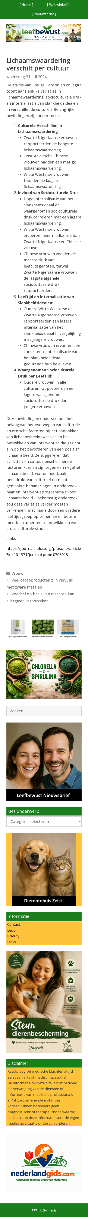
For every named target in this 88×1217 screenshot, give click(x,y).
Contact (13, 924)
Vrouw (17, 573)
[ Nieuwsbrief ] (44, 14)
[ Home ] (26, 4)
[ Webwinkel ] (58, 4)
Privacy (12, 936)
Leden (12, 930)
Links (11, 941)
